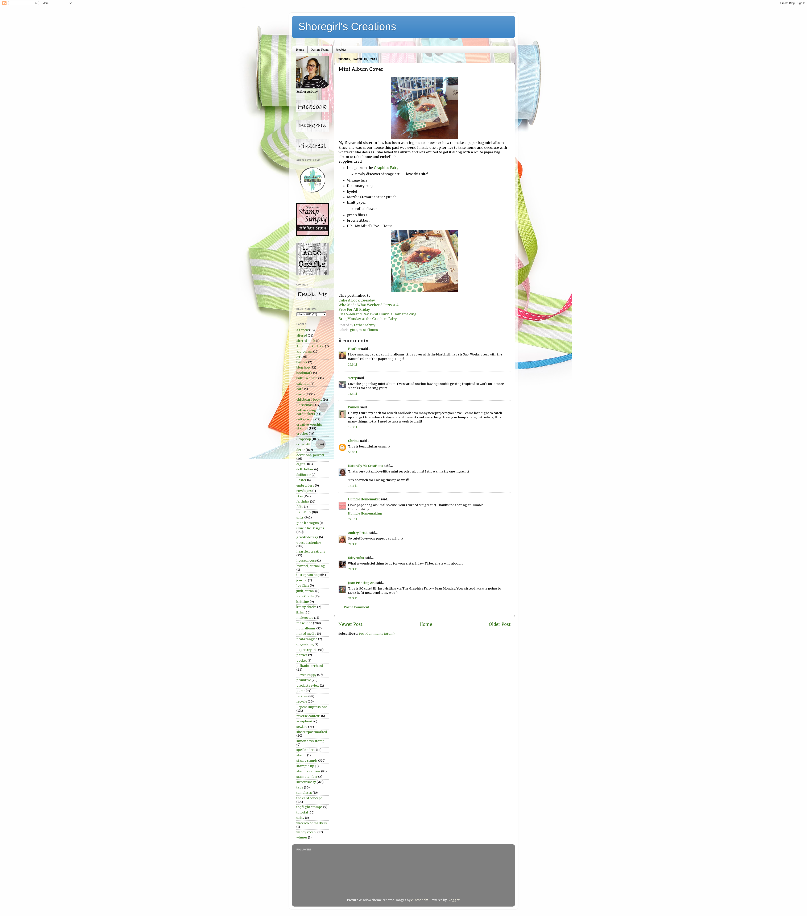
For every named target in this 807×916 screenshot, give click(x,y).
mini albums (368, 330)
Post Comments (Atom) (377, 634)
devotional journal (310, 455)
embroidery (305, 485)
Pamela (354, 407)
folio (299, 507)
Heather (354, 349)
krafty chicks (306, 607)
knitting (302, 602)
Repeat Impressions (311, 707)
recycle (301, 701)
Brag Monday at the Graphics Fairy (368, 319)
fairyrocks (356, 558)
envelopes (304, 491)
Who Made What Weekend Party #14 (369, 305)
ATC (299, 357)
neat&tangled (306, 639)
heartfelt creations (310, 551)
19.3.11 (352, 519)
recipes (302, 696)
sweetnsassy (306, 782)
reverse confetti (308, 716)
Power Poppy (306, 675)
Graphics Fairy (386, 168)
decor (300, 450)
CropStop (303, 439)
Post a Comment (356, 607)
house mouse (306, 560)
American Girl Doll (310, 346)
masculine (304, 623)
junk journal (305, 591)
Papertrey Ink (307, 650)
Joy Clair (302, 585)
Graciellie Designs (310, 528)
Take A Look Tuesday (357, 300)
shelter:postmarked (311, 732)
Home (300, 49)
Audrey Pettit (358, 533)
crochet (302, 434)
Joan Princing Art (361, 583)
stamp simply (307, 760)
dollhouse (303, 475)
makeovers (304, 618)
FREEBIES (303, 512)
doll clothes (305, 469)
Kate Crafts (305, 596)
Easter (301, 480)
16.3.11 (352, 452)
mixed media (306, 634)
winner (301, 837)
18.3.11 (352, 486)
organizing (305, 644)
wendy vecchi (306, 832)
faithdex (302, 501)
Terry (352, 378)
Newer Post (350, 624)
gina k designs (307, 523)
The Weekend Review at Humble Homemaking (378, 314)
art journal (304, 351)
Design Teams (320, 49)
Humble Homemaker (364, 499)
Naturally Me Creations (365, 466)
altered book (305, 341)
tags (299, 787)
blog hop (303, 367)
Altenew (302, 330)
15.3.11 (352, 364)
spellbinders (305, 750)
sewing (301, 727)
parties (301, 655)
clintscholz (419, 900)
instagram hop (308, 575)
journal (301, 580)
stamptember (307, 777)
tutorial (302, 812)
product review (307, 685)
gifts (353, 330)
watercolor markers (311, 823)
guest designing (308, 543)
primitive (303, 680)
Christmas (304, 405)
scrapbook (304, 721)
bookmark (304, 373)
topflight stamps (309, 807)
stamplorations (308, 771)
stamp (301, 755)
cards (300, 394)
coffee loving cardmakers (306, 412)
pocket (301, 660)
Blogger (453, 900)
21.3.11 (352, 544)
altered (301, 335)
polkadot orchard (309, 666)
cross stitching (308, 444)
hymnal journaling (310, 566)
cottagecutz (305, 419)
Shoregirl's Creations (347, 26)
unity (300, 818)
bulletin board (307, 378)
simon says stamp (310, 741)
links (300, 612)
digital (301, 464)
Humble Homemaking (365, 513)
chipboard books (309, 399)
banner (301, 362)
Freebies (341, 49)
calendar (303, 384)
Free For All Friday (355, 309)
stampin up (305, 766)
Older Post (500, 624)
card (299, 389)
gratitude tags (307, 537)
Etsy (299, 496)
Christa (354, 441)
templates (304, 793)
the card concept (309, 798)
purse (300, 691)
